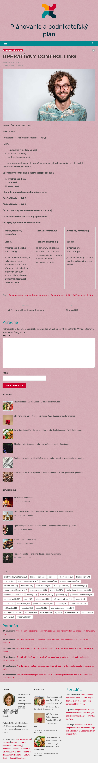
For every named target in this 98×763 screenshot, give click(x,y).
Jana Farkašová (49, 730)
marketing (56, 590)
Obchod (13, 758)
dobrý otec (66, 577)
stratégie (46, 612)
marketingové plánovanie (78, 590)
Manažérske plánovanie (16, 726)
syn (58, 612)
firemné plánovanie (69, 581)
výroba (9, 617)
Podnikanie (7, 749)
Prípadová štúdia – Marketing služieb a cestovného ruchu (37, 554)
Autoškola (15, 742)
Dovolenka (21, 758)
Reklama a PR (25, 739)
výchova (87, 612)
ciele (52, 577)
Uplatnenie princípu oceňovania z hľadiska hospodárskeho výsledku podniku (45, 526)
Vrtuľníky (6, 742)
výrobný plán (24, 617)
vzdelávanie (71, 612)
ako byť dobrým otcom (15, 577)
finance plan (83, 577)
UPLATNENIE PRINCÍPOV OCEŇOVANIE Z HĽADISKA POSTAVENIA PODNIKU (43, 512)
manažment (58, 295)
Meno (5, 373)
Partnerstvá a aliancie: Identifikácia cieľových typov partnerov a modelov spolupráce (49, 458)
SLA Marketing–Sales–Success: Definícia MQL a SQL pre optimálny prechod (44, 416)
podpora (61, 604)
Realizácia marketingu (23, 497)
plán (69, 295)
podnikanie (23, 604)
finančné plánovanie (28, 581)
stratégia (31, 612)
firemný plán (11, 586)
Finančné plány (9, 729)
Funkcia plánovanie (12, 50)
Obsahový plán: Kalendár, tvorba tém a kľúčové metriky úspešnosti (41, 444)
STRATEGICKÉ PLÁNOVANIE (25, 540)
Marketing (18, 755)
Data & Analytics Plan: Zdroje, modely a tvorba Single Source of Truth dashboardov (48, 430)
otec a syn (46, 595)
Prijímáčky (18, 746)
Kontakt (6, 732)
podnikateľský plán (43, 604)
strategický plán (12, 612)
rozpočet (27, 608)
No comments (48, 709)
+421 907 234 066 (10, 710)
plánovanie (79, 295)
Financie (16, 749)
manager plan (16, 295)
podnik (8, 604)
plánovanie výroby (63, 599)
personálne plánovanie (81, 595)
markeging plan (38, 590)
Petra (7, 62)
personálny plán (12, 599)
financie (9, 581)
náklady (32, 595)
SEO (17, 739)
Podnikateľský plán (10, 723)
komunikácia (43, 586)
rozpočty (41, 608)
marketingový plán (13, 595)
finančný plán (49, 581)
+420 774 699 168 (10, 713)
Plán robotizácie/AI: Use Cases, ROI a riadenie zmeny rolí (37, 402)
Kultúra (27, 755)
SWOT (12, 752)
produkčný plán (78, 604)
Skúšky (5, 758)
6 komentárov (27, 501)
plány (90, 295)
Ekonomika (25, 749)
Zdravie (6, 752)
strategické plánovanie (62, 608)
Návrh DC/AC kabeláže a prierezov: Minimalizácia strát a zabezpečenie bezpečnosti (48, 472)
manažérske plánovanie (38, 295)
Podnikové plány (22, 729)
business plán (37, 577)
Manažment (7, 746)
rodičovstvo (10, 608)
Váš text (7, 336)
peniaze (61, 595)
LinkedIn (6, 716)
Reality (23, 742)
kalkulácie (27, 586)
